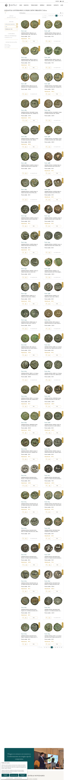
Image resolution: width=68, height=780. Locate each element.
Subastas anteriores (13, 10)
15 (60, 15)
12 (54, 15)
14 (58, 15)
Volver (45, 10)
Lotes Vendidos (7, 47)
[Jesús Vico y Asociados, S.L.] (10, 5)
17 (43, 17)
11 (52, 15)
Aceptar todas (5, 775)
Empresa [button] (42, 5)
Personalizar (14, 775)
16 (62, 15)
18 (61, 647)
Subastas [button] (26, 5)
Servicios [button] (49, 5)
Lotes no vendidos (8, 45)
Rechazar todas (22, 775)
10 (50, 15)
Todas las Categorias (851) (10, 35)
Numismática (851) (8, 37)
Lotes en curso (7, 44)
